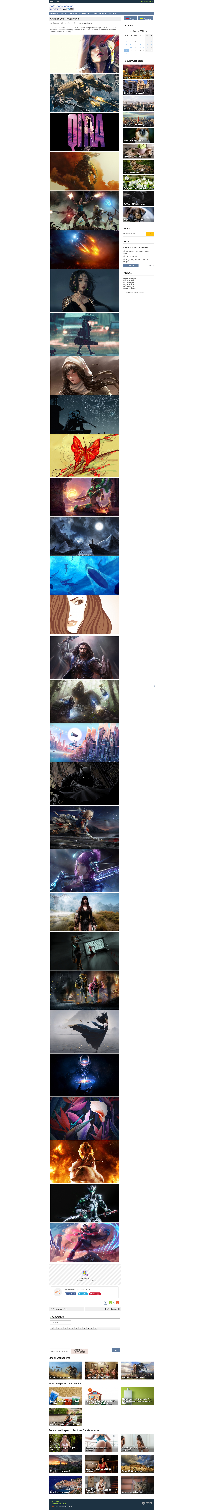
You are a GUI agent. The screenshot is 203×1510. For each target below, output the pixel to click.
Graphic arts (87, 23)
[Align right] (73, 1328)
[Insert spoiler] (95, 1328)
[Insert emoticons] (77, 1328)
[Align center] (69, 1328)
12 (135, 44)
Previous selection (59, 1309)
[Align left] (66, 1328)
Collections (73, 14)
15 (147, 44)
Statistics (112, 14)
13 (140, 44)
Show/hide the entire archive (133, 293)
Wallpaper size (85, 14)
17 (126, 47)
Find (150, 234)
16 (151, 44)
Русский (132, 19)
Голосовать (131, 266)
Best (58, 1)
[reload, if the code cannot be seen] (79, 1353)
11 (131, 44)
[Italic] (55, 1328)
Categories (55, 14)
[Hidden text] (85, 1328)
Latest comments (99, 14)
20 (140, 47)
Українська (147, 19)
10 (126, 44)
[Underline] (58, 1328)
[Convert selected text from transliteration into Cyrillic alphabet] (92, 1328)
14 (143, 44)
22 (147, 47)
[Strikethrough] (62, 1328)
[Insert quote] (88, 1328)
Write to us (55, 1501)
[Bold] (52, 1328)
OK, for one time (132, 257)
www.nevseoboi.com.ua (59, 1504)
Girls (64, 14)
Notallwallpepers (64, 9)
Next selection (111, 1309)
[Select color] (81, 1328)
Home (52, 1)
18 (131, 47)
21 (143, 47)
